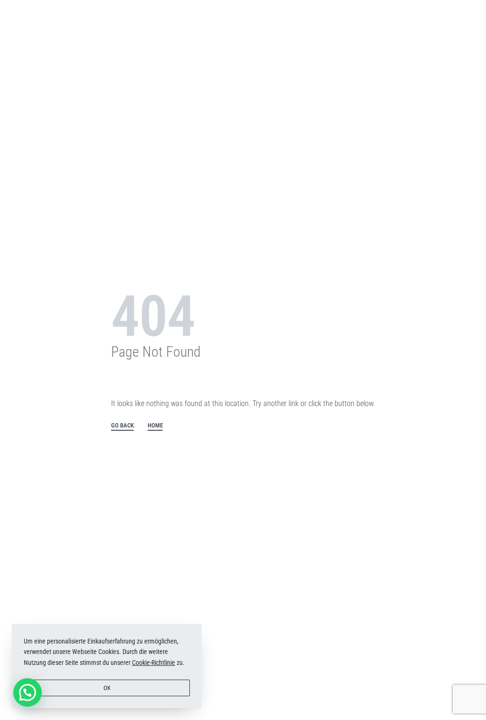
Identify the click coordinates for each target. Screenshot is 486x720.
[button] (27, 692)
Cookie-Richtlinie (153, 662)
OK (107, 688)
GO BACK (122, 425)
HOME (155, 425)
